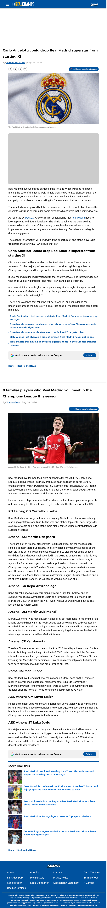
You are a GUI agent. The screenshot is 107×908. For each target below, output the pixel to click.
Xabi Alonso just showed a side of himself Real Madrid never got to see (52, 337)
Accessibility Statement (66, 882)
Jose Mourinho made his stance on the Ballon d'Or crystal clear (47, 332)
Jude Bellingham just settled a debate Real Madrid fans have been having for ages (54, 318)
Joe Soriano (13, 402)
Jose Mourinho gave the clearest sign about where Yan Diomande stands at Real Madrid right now (53, 326)
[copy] (25, 69)
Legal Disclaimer (39, 882)
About (10, 872)
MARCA (29, 217)
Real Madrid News (26, 366)
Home (11, 366)
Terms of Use (91, 877)
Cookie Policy (14, 882)
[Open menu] (7, 4)
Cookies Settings (16, 887)
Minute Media (21, 895)
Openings (35, 872)
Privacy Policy (60, 877)
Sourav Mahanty (15, 62)
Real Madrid (78, 217)
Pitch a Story (37, 877)
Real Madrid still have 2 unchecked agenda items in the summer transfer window (53, 343)
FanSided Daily (15, 877)
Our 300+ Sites (92, 872)
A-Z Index (89, 882)
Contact (57, 872)
